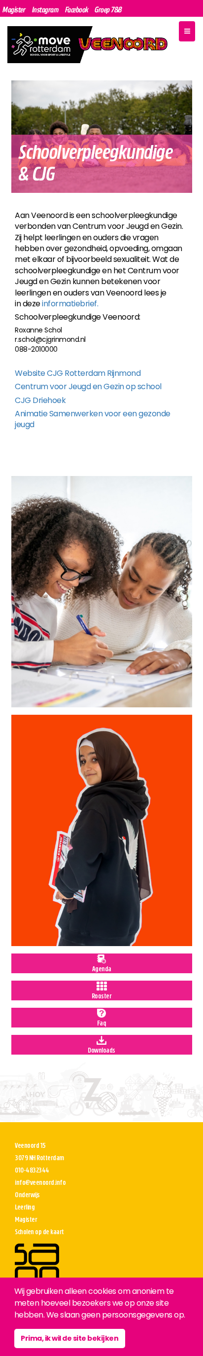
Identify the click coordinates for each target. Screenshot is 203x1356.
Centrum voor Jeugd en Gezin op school (88, 386)
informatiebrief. (70, 303)
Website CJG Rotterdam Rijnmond (77, 373)
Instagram (45, 9)
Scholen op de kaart (39, 1232)
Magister (13, 9)
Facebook (76, 9)
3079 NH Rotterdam (39, 1158)
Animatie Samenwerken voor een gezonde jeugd (92, 419)
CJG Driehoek (40, 400)
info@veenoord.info (40, 1182)
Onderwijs (27, 1195)
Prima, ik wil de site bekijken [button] (69, 1338)
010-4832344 (32, 1170)
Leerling (24, 1207)
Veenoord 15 (30, 1145)
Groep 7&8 (108, 9)
